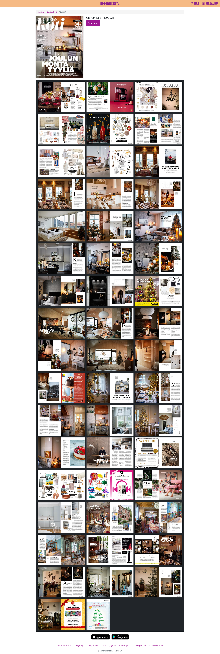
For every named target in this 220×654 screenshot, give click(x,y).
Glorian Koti (51, 12)
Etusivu (41, 12)
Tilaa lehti (93, 23)
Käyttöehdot (94, 645)
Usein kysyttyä (109, 645)
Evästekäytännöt (139, 645)
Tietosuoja (123, 645)
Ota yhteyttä (80, 645)
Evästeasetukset (156, 645)
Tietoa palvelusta (64, 645)
